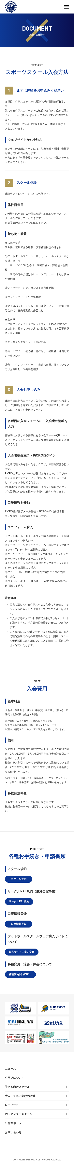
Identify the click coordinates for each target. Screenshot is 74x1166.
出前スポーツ (13, 1123)
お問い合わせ (13, 1132)
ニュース (10, 1068)
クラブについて (14, 1077)
